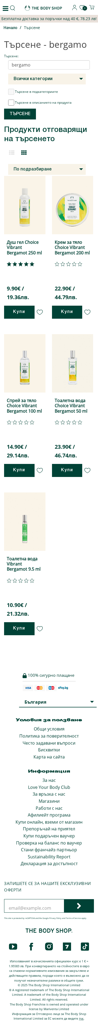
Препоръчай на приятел (49, 829)
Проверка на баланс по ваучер (49, 843)
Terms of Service (73, 918)
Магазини (49, 801)
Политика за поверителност (49, 736)
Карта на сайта (49, 757)
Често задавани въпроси (49, 743)
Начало (10, 28)
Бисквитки (49, 750)
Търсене (32, 27)
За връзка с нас (49, 794)
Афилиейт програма (49, 815)
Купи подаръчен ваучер (49, 836)
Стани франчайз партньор (49, 850)
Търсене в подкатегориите (36, 91)
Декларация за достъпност (49, 864)
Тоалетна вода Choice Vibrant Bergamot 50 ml (71, 405)
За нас (49, 780)
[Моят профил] (74, 8)
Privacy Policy (55, 918)
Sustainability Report (49, 857)
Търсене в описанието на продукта (43, 102)
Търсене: (11, 56)
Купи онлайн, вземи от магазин (49, 822)
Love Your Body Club (49, 787)
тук (81, 1018)
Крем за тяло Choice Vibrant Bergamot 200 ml (72, 247)
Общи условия (49, 729)
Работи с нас (49, 808)
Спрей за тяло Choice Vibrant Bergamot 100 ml (24, 405)
